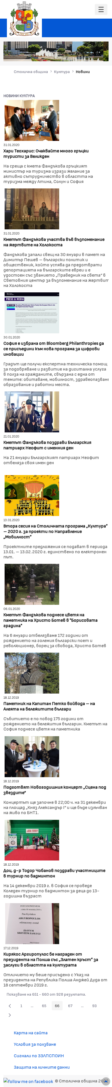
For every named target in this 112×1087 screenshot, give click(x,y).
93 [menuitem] (96, 1006)
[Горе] (106, 1081)
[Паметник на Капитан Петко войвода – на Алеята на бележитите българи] (32, 672)
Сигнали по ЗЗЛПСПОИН (39, 1055)
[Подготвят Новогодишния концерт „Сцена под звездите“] (32, 756)
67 (72, 1006)
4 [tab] (83, 54)
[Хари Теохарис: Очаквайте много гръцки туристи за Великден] (32, 120)
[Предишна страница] (10, 1005)
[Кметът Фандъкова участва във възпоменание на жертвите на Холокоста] (32, 208)
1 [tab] (66, 54)
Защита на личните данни (42, 1067)
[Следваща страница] (10, 1014)
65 (45, 1006)
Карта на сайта (31, 1032)
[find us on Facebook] (28, 1080)
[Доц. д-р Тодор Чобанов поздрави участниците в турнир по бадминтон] (32, 839)
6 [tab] (94, 54)
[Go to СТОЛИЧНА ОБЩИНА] (24, 18)
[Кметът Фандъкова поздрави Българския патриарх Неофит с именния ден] (32, 411)
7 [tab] (100, 54)
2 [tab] (71, 54)
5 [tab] (89, 54)
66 (59, 1006)
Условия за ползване (35, 1044)
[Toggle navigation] (101, 9)
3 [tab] (77, 54)
